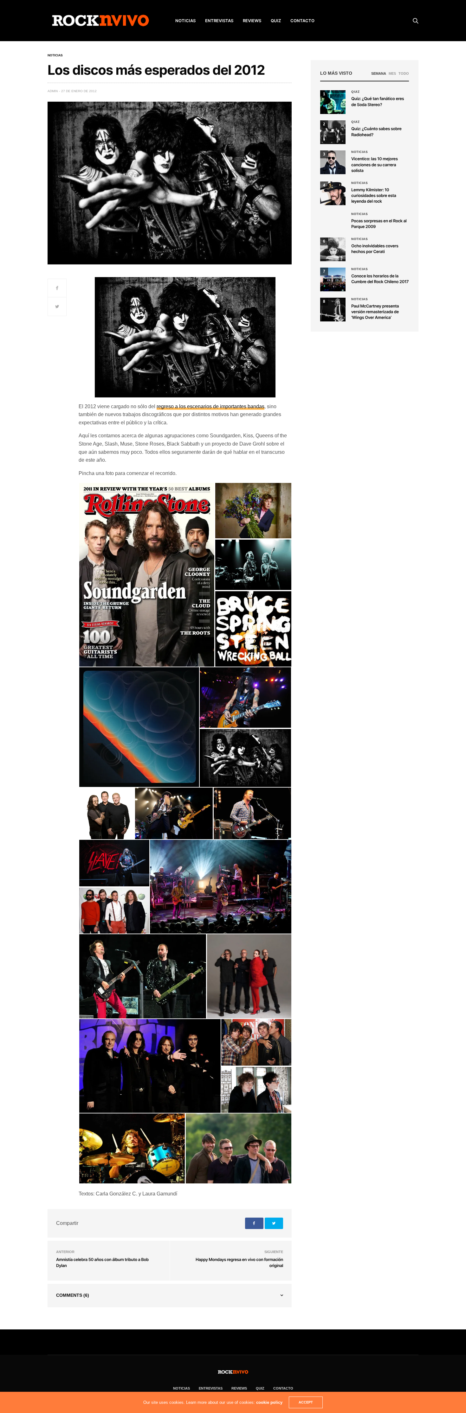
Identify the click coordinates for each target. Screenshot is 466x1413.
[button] (147, 574)
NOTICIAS (185, 20)
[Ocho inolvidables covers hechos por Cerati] (333, 249)
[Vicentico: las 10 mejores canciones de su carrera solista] (333, 162)
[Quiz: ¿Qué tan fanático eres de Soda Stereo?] (333, 102)
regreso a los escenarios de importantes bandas (210, 406)
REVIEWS (252, 20)
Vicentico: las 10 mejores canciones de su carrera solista (374, 164)
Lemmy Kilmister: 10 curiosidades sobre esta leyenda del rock (373, 195)
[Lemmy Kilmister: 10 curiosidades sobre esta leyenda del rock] (333, 193)
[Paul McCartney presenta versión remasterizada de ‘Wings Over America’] (333, 309)
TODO (403, 73)
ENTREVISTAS (219, 20)
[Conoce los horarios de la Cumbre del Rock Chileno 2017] (333, 279)
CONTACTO (302, 20)
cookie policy (269, 1402)
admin (53, 91)
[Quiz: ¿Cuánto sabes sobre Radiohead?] (333, 132)
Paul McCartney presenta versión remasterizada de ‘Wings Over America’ (375, 312)
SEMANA (378, 73)
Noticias (55, 55)
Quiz (276, 20)
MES (392, 73)
